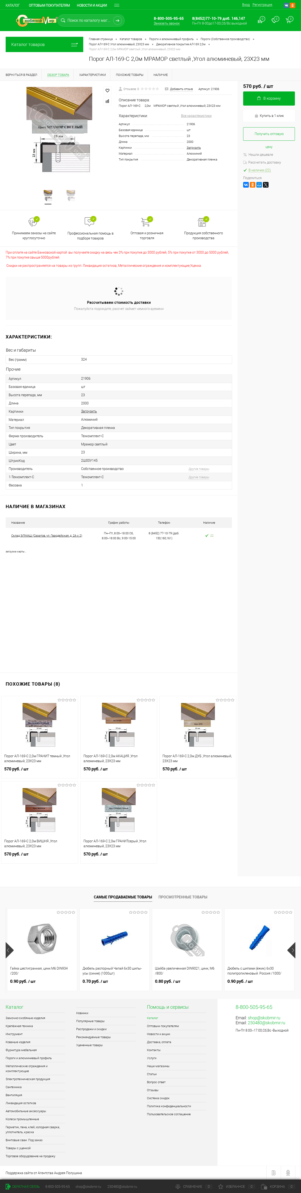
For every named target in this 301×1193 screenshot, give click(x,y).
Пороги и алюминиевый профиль (29, 1058)
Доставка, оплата (159, 1042)
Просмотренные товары (182, 897)
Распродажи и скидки (91, 1029)
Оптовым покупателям (49, 5)
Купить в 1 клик (272, 116)
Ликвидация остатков (21, 1103)
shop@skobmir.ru (264, 1017)
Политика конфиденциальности (169, 1106)
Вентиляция (14, 1095)
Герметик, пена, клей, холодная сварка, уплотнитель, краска (33, 1129)
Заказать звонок (167, 23)
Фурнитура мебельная (21, 1050)
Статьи (152, 1074)
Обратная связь (26, 1187)
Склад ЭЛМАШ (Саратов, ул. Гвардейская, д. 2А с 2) (46, 535)
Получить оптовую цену (269, 136)
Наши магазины (158, 1066)
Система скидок (158, 1098)
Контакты (154, 1050)
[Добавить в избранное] (107, 90)
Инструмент (14, 1034)
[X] (266, 185)
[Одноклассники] (252, 185)
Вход (246, 5)
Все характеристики (196, 116)
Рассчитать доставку (264, 162)
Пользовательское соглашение (169, 1114)
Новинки (82, 1013)
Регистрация (262, 5)
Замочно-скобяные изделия (25, 1018)
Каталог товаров (28, 44)
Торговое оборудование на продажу (30, 1156)
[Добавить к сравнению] (107, 101)
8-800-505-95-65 (57, 1187)
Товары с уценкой (18, 1148)
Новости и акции (92, 5)
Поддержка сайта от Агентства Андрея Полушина (44, 1173)
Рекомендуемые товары (93, 1037)
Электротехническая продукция (28, 1079)
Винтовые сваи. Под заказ (24, 1140)
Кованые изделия (18, 1042)
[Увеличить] (59, 132)
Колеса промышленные (22, 1119)
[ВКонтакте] (246, 185)
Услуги (151, 1058)
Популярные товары (90, 1021)
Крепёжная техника (19, 1026)
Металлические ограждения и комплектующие (27, 1068)
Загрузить (194, 147)
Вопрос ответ (156, 1082)
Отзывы (152, 1090)
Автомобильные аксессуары (26, 1111)
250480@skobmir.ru (266, 1022)
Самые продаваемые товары (123, 897)
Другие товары (199, 469)
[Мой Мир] (259, 185)
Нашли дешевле (261, 154)
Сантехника (14, 1087)
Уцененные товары (89, 1045)
